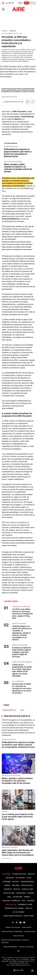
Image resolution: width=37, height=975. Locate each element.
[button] (6, 9)
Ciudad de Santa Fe (9, 710)
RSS (18, 951)
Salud (28, 878)
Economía (7, 882)
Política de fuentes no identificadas (12, 931)
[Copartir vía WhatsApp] (27, 102)
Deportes (8, 889)
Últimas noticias (19, 874)
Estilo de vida (8, 893)
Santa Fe (13, 31)
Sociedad (30, 901)
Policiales (10, 878)
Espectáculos (27, 885)
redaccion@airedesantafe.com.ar (20, 965)
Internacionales (27, 882)
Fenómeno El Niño (25, 904)
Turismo (30, 893)
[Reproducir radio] (3, 3)
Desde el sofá (27, 889)
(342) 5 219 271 (29, 961)
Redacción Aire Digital (9, 97)
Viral (9, 897)
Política (15, 882)
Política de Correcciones (13, 927)
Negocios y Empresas (11, 901)
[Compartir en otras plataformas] (32, 102)
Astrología (17, 897)
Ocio (23, 901)
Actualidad (20, 878)
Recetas (16, 889)
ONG (22, 710)
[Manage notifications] (32, 970)
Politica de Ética (26, 927)
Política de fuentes (29, 931)
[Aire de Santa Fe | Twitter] (17, 922)
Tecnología (20, 893)
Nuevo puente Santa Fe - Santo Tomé (19, 916)
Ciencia (7, 885)
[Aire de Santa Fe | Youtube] (24, 922)
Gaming (27, 897)
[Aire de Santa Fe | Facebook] (13, 922)
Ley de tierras (18, 912)
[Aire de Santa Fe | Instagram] (20, 922)
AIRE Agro (16, 885)
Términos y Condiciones (26, 946)
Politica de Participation (10, 946)
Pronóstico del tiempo (14, 908)
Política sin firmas (18, 935)
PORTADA (4, 31)
